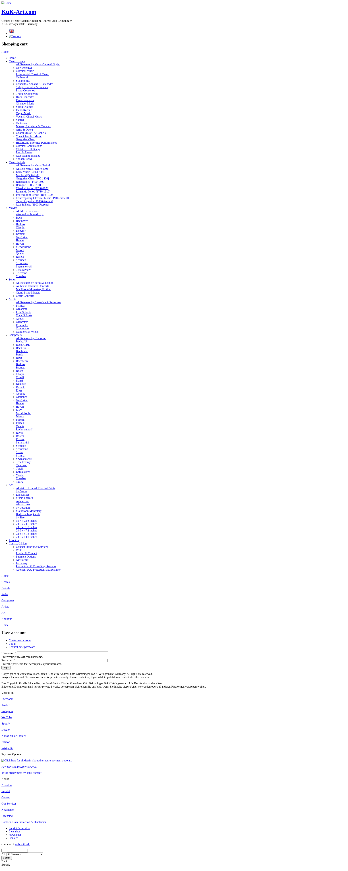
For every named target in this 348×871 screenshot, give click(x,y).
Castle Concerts (25, 295)
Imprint (5, 791)
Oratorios (21, 123)
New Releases (24, 67)
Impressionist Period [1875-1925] (35, 194)
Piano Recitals (24, 110)
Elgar (19, 390)
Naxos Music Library (13, 735)
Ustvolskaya (23, 471)
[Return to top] (1, 867)
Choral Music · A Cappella (31, 132)
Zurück (5, 864)
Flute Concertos (25, 100)
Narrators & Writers (27, 331)
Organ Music (23, 113)
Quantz (20, 253)
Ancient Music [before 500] (32, 168)
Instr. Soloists (23, 312)
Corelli (20, 377)
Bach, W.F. (22, 347)
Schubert (21, 259)
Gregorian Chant (25, 139)
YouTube (6, 717)
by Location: (23, 507)
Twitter (5, 705)
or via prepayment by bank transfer (21, 772)
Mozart (20, 250)
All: (4, 854)
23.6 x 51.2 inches (26, 533)
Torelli (19, 468)
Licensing (21, 563)
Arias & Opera (24, 129)
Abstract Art (23, 504)
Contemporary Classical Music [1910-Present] (42, 198)
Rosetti (20, 256)
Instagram (7, 711)
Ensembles (22, 325)
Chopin (20, 227)
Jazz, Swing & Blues (28, 155)
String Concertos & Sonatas (32, 87)
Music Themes (24, 497)
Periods (5, 588)
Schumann (22, 263)
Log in (12, 643)
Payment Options (26, 556)
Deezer (5, 729)
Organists (21, 308)
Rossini (20, 439)
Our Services (8, 803)
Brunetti (20, 367)
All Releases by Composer (31, 338)
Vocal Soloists (24, 315)
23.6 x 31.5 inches (26, 527)
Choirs (20, 318)
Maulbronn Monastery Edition (33, 289)
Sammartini (22, 442)
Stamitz (20, 455)
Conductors (22, 328)
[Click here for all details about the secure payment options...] (36, 760)
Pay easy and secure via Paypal (19, 766)
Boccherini (22, 361)
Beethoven (22, 220)
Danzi (19, 380)
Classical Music (25, 70)
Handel (20, 240)
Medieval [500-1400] (28, 175)
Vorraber (21, 276)
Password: (8, 660)
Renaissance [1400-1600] (30, 181)
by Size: (20, 517)
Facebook (7, 698)
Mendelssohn (23, 246)
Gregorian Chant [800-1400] (32, 178)
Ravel (19, 432)
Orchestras (22, 321)
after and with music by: (30, 214)
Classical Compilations (29, 145)
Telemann (21, 273)
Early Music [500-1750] (30, 171)
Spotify (5, 723)
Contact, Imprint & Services (32, 546)
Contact (5, 797)
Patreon (5, 742)
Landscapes (22, 494)
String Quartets (24, 106)
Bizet (19, 357)
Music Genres (17, 61)
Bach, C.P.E (23, 344)
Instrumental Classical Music (32, 74)
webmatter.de (22, 844)
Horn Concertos (25, 97)
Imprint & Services (19, 828)
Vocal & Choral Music (29, 116)
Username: (8, 653)
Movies (13, 207)
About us (14, 540)
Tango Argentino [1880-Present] (34, 201)
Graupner (21, 396)
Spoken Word (24, 158)
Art (11, 484)
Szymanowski (24, 266)
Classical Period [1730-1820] (32, 188)
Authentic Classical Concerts (32, 286)
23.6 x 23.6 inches (26, 523)
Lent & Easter (24, 152)
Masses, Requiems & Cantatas (33, 126)
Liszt (19, 409)
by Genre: (21, 491)
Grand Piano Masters (28, 292)
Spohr (19, 452)
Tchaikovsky (23, 269)
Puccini (20, 419)
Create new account (20, 640)
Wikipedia (7, 748)
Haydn (20, 243)
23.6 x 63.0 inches (26, 537)
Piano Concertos (25, 90)
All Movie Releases (27, 211)
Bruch (19, 370)
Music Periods (17, 162)
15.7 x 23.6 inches (26, 520)
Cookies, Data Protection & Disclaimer (38, 569)
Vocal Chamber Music (29, 136)
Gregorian (22, 237)
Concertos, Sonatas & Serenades (34, 83)
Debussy (21, 230)
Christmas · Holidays (28, 149)
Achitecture (22, 501)
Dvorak (20, 233)
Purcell (20, 422)
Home (5, 51)
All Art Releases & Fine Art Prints (35, 488)
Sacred (20, 119)
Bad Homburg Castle (28, 514)
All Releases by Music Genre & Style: (38, 64)
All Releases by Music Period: (33, 165)
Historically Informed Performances (36, 142)
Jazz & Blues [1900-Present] (32, 204)
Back (4, 861)
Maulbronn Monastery (29, 510)
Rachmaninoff (24, 429)
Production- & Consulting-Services (36, 566)
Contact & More (18, 543)
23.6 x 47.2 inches (26, 530)
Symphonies (23, 80)
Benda (19, 354)
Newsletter (22, 559)
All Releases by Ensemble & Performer (38, 302)
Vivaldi (20, 475)
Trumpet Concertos (27, 93)
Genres (5, 581)
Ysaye (19, 481)
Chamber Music (25, 103)
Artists (12, 299)
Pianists (20, 305)
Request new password (22, 646)
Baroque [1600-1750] (28, 185)
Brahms (20, 224)
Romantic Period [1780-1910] (33, 191)
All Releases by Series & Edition (34, 282)
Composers (15, 334)
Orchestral (22, 77)
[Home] (6, 3)
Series (12, 279)
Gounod (20, 393)
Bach (19, 217)
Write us (20, 550)
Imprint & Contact (26, 553)
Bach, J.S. (22, 341)
